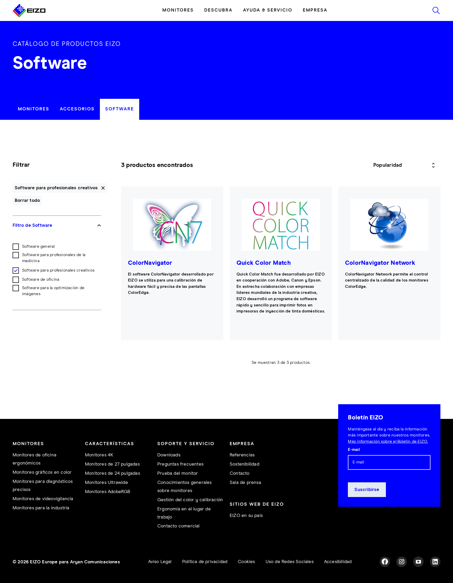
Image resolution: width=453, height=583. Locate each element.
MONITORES (178, 10)
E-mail (354, 450)
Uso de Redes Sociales (290, 561)
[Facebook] (385, 562)
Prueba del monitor (177, 473)
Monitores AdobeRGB (108, 491)
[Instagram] (401, 562)
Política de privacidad (204, 561)
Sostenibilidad (244, 464)
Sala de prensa (245, 482)
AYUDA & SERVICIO (267, 10)
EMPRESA (315, 10)
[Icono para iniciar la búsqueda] (436, 10)
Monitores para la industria (41, 508)
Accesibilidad (338, 561)
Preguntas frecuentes (180, 464)
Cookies (246, 561)
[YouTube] (418, 562)
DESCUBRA (218, 10)
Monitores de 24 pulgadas (112, 473)
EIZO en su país (246, 515)
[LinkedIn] (435, 562)
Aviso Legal (160, 561)
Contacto (240, 473)
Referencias (242, 455)
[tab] (34, 109)
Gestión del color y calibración (190, 500)
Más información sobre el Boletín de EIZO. (388, 442)
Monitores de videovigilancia (43, 498)
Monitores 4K (99, 455)
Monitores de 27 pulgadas (112, 464)
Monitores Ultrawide (106, 482)
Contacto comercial (178, 526)
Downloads (168, 455)
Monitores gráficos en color (42, 472)
